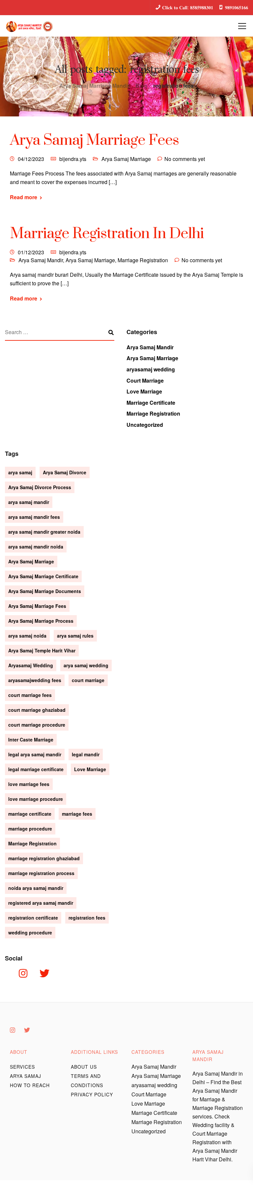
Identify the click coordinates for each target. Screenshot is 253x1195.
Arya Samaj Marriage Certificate (43, 576)
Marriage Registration (143, 260)
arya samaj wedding (86, 665)
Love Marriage (144, 391)
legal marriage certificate (36, 769)
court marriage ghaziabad (37, 710)
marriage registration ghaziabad (44, 858)
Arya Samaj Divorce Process (39, 487)
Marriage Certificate (150, 402)
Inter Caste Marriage (30, 739)
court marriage (88, 680)
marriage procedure (30, 828)
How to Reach (30, 1085)
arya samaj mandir (28, 502)
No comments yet (184, 159)
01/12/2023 (31, 252)
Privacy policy (92, 1094)
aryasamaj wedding (150, 369)
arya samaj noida (27, 635)
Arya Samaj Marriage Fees (94, 140)
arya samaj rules (75, 635)
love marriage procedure (35, 799)
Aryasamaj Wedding (30, 665)
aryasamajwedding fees (34, 680)
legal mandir (85, 754)
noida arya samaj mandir (35, 888)
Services (22, 1066)
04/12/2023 (31, 159)
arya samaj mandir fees (34, 517)
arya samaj (20, 472)
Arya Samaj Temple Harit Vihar (41, 650)
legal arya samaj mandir (34, 754)
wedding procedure (30, 932)
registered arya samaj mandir (40, 902)
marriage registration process (41, 873)
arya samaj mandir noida (35, 546)
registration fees (87, 917)
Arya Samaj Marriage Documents (44, 591)
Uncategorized (144, 424)
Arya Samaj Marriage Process (40, 620)
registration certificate (33, 917)
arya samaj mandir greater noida (44, 531)
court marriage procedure (36, 724)
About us (84, 1066)
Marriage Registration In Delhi (107, 233)
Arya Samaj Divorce (64, 472)
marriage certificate (29, 813)
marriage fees (77, 813)
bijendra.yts (72, 159)
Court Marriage (145, 380)
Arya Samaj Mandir (40, 260)
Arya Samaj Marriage (126, 159)
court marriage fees (30, 695)
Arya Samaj (25, 1076)
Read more (23, 197)
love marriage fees (28, 784)
